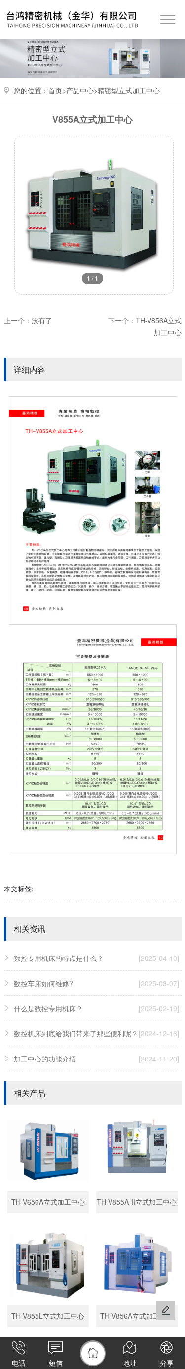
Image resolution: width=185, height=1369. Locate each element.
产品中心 (80, 90)
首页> (57, 90)
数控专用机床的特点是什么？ (96, 958)
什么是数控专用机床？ (96, 1008)
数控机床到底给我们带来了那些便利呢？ (96, 1033)
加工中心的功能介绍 (96, 1058)
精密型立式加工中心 (129, 90)
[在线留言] (165, 1310)
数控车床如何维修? (96, 983)
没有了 (42, 320)
